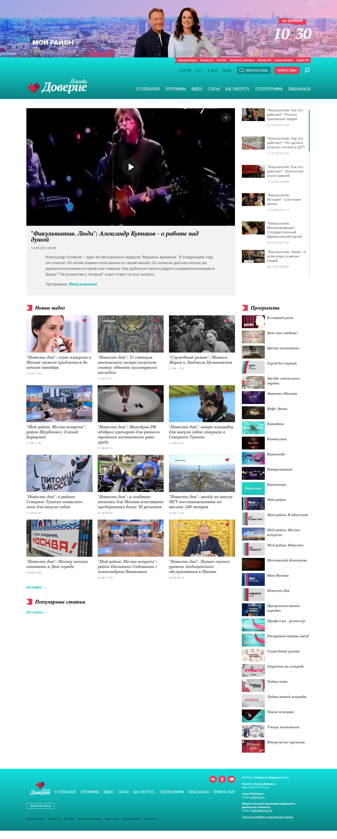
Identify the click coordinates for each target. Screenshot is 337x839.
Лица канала (299, 89)
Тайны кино (277, 681)
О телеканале (148, 89)
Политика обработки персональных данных (267, 817)
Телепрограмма (269, 89)
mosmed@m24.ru (261, 810)
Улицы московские (283, 726)
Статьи (214, 89)
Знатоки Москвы (282, 393)
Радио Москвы (284, 60)
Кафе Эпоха (277, 408)
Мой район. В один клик (287, 514)
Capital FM (302, 60)
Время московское (283, 347)
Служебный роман (283, 651)
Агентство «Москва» (242, 60)
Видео (196, 89)
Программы (176, 89)
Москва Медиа (188, 60)
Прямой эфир (287, 70)
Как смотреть (237, 89)
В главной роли (280, 317)
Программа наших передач (283, 608)
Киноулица (276, 484)
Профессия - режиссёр (286, 620)
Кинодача (275, 423)
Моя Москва (278, 575)
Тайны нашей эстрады (287, 696)
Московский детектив (287, 560)
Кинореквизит (280, 469)
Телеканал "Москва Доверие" (56, 86)
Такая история (280, 711)
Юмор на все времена (286, 742)
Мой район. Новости (285, 545)
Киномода (276, 454)
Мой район (276, 499)
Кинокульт (277, 438)
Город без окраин (282, 363)
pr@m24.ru (258, 797)
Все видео (33, 587)
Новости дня (278, 590)
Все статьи (34, 612)
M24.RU (222, 60)
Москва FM (264, 60)
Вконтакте (213, 779)
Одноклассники (222, 779)
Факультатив (83, 284)
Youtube (231, 779)
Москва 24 (206, 60)
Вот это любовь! (282, 332)
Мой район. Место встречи (283, 532)
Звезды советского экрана (283, 381)
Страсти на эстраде (285, 666)
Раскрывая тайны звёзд (288, 635)
